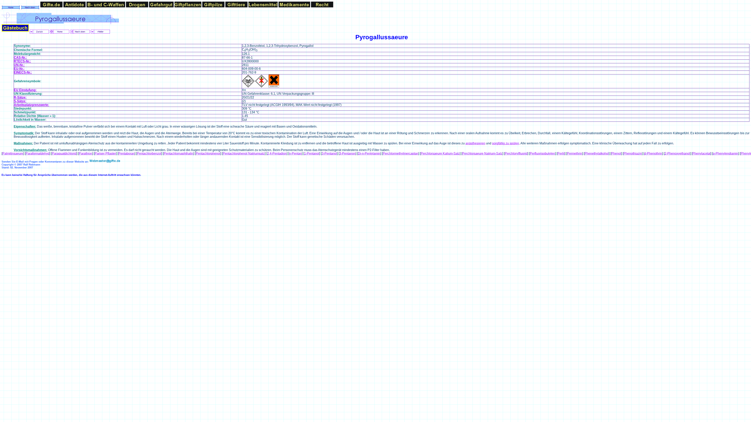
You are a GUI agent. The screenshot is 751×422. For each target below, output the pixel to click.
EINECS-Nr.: (23, 72)
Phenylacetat (701, 153)
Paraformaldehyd (37, 153)
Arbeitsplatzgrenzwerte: (31, 104)
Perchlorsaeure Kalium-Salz (440, 153)
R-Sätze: (20, 97)
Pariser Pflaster (105, 153)
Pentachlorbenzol (149, 153)
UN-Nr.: (19, 65)
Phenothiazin (632, 153)
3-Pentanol (329, 153)
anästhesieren (475, 143)
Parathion (85, 153)
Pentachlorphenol (208, 153)
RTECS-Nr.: (22, 61)
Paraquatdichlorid (64, 153)
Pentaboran (126, 153)
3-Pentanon (347, 153)
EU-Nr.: (19, 68)
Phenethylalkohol (597, 153)
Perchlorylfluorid (516, 153)
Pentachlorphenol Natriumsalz (244, 153)
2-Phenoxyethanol (677, 153)
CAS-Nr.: (20, 57)
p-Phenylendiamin (725, 153)
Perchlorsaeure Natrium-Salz (482, 153)
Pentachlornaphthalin (178, 153)
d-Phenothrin (653, 153)
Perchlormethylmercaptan (400, 153)
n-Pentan (295, 153)
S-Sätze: (20, 101)
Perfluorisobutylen (542, 153)
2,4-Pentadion (277, 153)
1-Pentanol (311, 153)
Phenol (616, 153)
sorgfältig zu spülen (505, 143)
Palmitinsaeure (12, 153)
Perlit (561, 153)
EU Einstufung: (25, 90)
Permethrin (574, 153)
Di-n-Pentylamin (369, 153)
